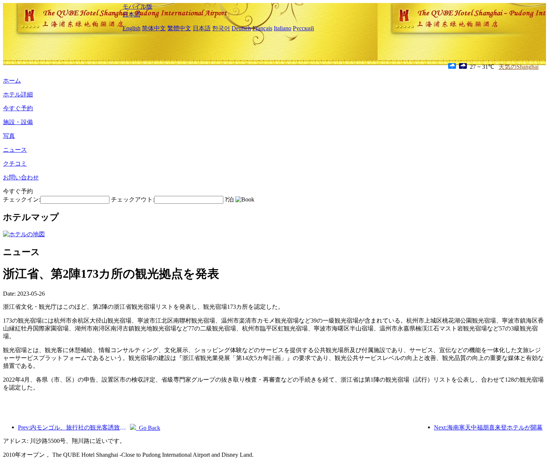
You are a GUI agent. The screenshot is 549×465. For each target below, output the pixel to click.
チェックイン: (21, 199)
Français (262, 28)
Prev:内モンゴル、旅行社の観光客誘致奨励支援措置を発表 (74, 427)
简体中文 (154, 28)
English (131, 28)
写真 (9, 136)
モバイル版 (137, 6)
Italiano (282, 28)
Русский (303, 28)
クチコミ (15, 163)
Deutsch (241, 28)
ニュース (15, 150)
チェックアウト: (132, 199)
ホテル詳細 (18, 94)
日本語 (131, 14)
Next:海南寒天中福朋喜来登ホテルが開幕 (488, 427)
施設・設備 (18, 122)
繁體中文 (179, 28)
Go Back (148, 428)
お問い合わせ (21, 177)
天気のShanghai (519, 67)
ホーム (12, 80)
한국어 (221, 28)
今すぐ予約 (18, 108)
